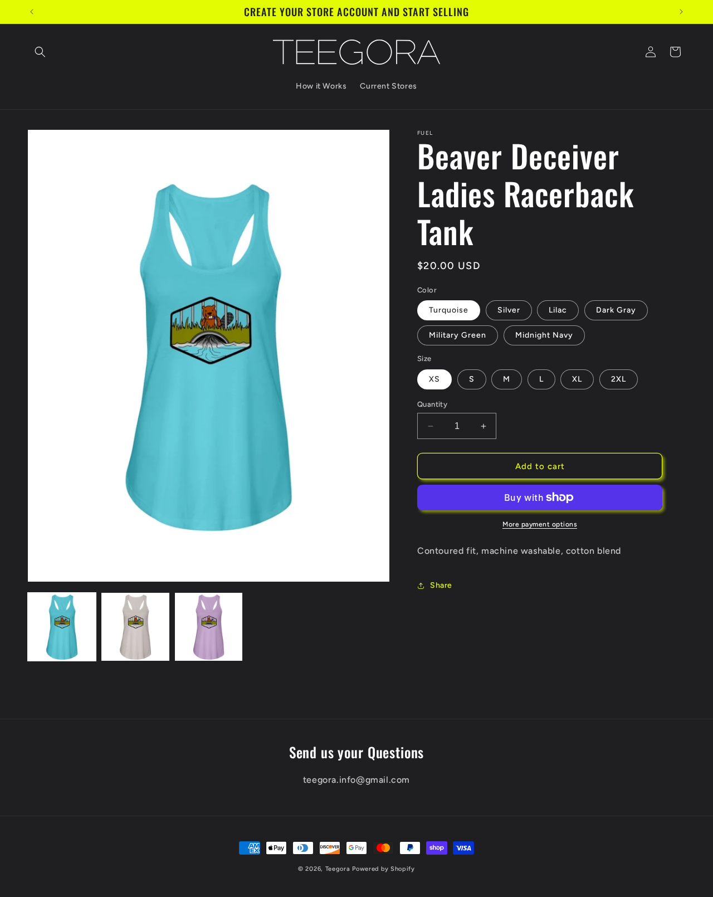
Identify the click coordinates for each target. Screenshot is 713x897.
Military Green (457, 335)
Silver (508, 310)
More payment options (539, 524)
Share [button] (441, 585)
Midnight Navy (544, 335)
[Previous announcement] (31, 11)
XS (434, 379)
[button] (40, 52)
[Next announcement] (681, 11)
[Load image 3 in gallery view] (209, 627)
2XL (618, 379)
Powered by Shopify (383, 868)
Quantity (432, 404)
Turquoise (448, 310)
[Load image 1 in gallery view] (62, 627)
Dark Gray (616, 310)
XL (577, 379)
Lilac (558, 310)
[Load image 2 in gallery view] (135, 627)
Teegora (337, 868)
